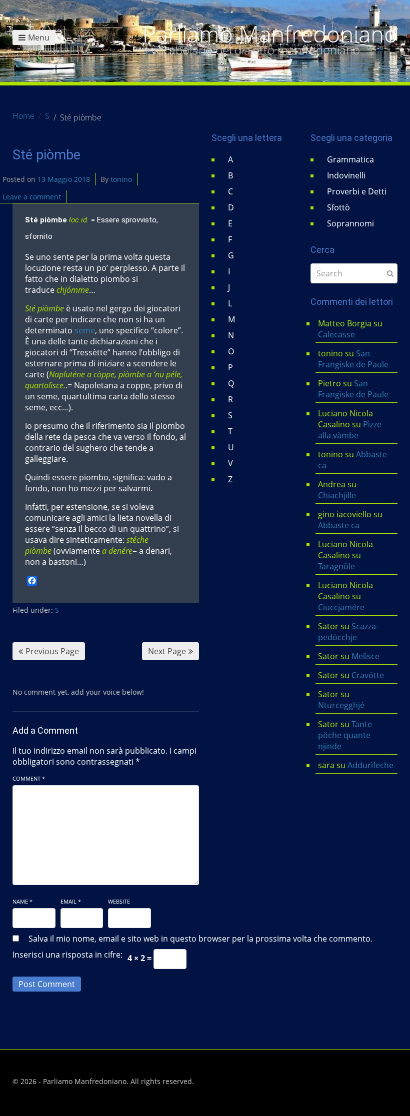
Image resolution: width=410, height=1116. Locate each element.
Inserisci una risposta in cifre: (67, 954)
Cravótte (368, 675)
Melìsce (366, 656)
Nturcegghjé (341, 705)
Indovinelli (346, 175)
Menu (39, 37)
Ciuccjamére (341, 607)
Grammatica (350, 159)
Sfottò (338, 207)
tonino (121, 179)
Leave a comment (31, 196)
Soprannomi (350, 223)
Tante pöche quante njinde (345, 735)
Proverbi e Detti (356, 191)
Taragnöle (336, 566)
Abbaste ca (339, 525)
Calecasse (336, 334)
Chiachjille (337, 495)
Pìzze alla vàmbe (350, 430)
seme (84, 330)
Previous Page (52, 651)
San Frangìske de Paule (353, 359)
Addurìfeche (371, 765)
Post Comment (46, 984)
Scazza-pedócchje (348, 632)
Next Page (167, 651)
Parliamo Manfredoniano (270, 34)
